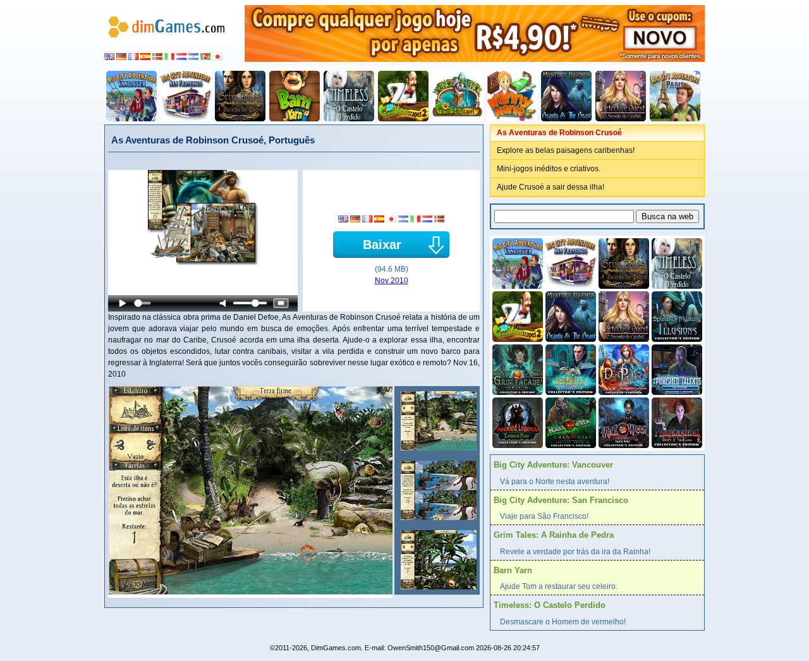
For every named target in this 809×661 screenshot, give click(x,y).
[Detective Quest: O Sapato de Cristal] (620, 96)
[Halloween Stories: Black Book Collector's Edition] (622, 421)
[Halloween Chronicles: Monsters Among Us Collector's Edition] (569, 421)
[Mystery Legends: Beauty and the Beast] (566, 96)
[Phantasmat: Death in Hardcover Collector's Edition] (675, 421)
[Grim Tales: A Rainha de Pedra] (240, 96)
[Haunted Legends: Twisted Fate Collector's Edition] (516, 421)
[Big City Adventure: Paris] (675, 96)
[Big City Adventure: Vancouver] (131, 96)
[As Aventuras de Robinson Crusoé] (437, 421)
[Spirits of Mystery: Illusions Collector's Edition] (675, 315)
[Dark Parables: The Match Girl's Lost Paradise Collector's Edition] (622, 368)
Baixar (382, 245)
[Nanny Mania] (512, 96)
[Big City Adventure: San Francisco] (186, 96)
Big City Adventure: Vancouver (553, 465)
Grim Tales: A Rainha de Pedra (554, 535)
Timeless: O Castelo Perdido (549, 605)
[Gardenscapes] (457, 96)
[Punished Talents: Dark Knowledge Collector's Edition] (675, 368)
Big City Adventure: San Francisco (561, 500)
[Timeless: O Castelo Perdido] (349, 96)
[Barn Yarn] (294, 96)
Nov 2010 (391, 280)
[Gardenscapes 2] (403, 96)
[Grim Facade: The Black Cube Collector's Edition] (516, 368)
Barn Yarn (513, 570)
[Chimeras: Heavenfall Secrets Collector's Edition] (569, 368)
